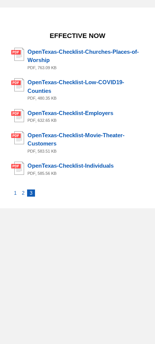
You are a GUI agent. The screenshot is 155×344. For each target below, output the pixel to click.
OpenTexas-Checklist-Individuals (70, 165)
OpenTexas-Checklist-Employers (70, 113)
